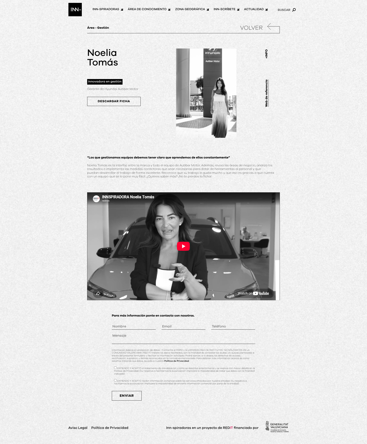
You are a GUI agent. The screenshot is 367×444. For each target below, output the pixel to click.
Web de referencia (266, 93)
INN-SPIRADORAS (106, 9)
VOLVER (251, 28)
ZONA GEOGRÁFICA (190, 9)
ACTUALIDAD (254, 9)
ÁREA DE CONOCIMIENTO (147, 9)
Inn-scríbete (224, 9)
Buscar (284, 9)
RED (228, 428)
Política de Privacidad (176, 361)
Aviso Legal (78, 428)
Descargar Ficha (114, 101)
